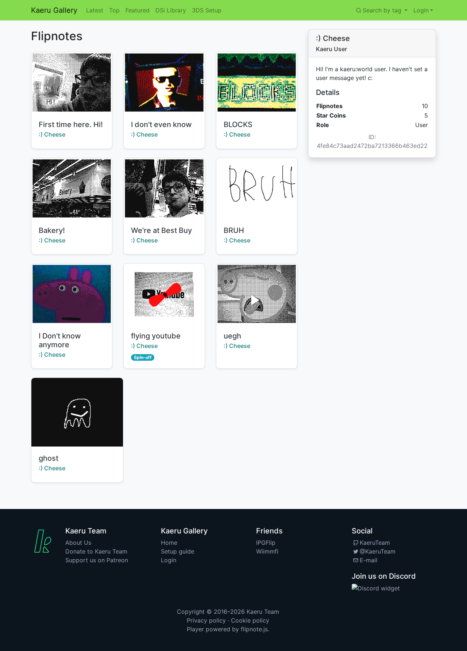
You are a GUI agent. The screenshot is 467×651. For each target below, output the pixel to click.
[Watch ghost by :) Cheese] (77, 412)
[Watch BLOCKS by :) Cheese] (256, 82)
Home (169, 542)
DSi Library (170, 10)
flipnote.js (254, 629)
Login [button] (421, 10)
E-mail (368, 560)
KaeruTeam (375, 542)
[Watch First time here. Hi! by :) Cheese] (71, 82)
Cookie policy (250, 620)
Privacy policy (206, 620)
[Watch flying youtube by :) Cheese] (164, 294)
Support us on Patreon (96, 560)
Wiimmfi (267, 551)
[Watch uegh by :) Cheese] (256, 294)
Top (114, 10)
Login (168, 560)
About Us (78, 542)
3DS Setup (206, 10)
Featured (138, 10)
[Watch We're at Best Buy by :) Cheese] (164, 188)
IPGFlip (265, 542)
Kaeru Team (263, 611)
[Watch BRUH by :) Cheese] (256, 188)
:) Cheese (52, 134)
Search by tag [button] (383, 10)
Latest (94, 10)
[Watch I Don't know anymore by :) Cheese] (71, 294)
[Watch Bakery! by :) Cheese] (71, 188)
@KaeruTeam (377, 551)
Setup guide (177, 551)
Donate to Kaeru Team (96, 551)
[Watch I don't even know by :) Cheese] (164, 82)
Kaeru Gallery (54, 10)
